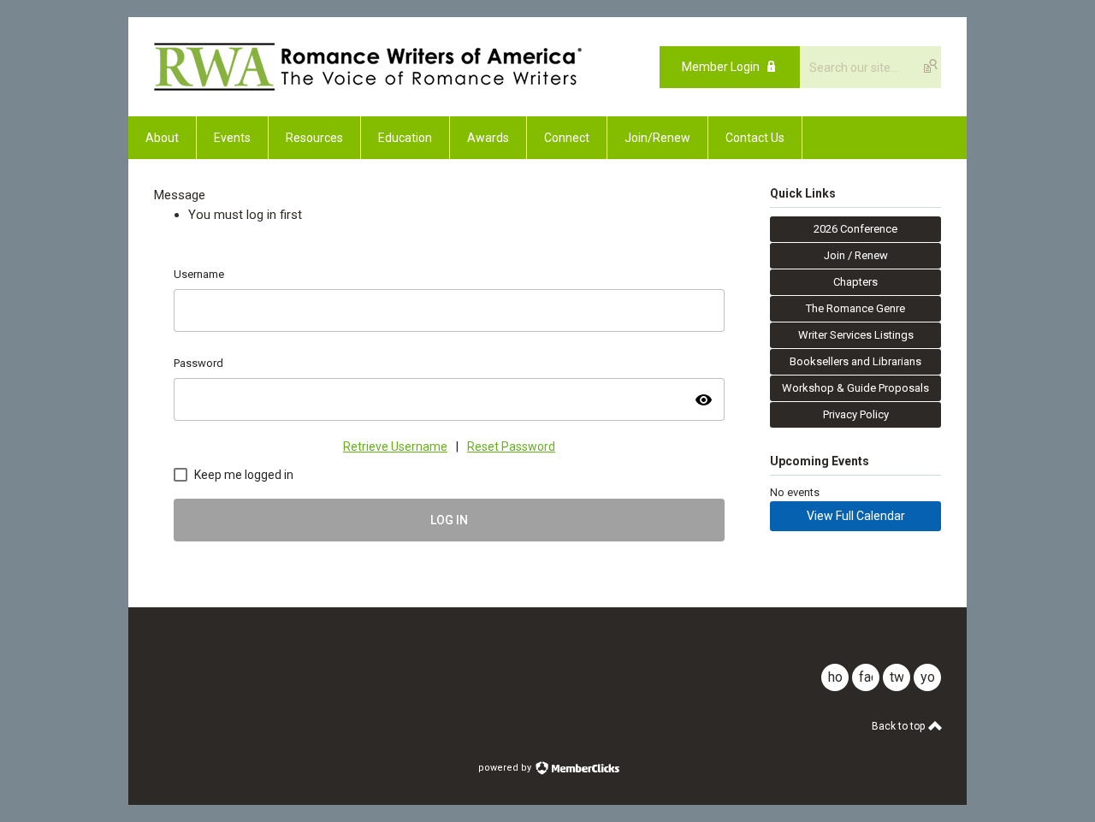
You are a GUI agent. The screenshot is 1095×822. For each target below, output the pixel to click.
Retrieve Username (395, 446)
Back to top (899, 726)
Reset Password (511, 446)
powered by (506, 767)
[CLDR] (368, 86)
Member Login (721, 67)
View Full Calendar (856, 516)
